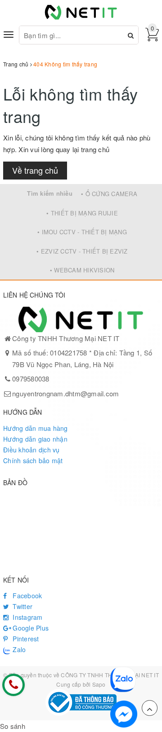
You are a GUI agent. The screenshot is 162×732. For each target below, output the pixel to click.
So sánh (12, 726)
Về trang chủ (35, 170)
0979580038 (31, 378)
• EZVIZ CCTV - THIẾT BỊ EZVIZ (81, 251)
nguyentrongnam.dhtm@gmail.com (65, 393)
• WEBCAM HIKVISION (82, 270)
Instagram (27, 617)
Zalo (18, 649)
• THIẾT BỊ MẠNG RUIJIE (82, 213)
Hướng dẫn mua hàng (35, 428)
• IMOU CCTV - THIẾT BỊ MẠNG (82, 232)
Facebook (26, 595)
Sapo (99, 684)
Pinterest (25, 638)
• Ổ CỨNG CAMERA (109, 193)
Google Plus (30, 627)
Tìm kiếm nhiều (49, 193)
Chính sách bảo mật (33, 460)
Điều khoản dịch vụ (31, 449)
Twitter (21, 606)
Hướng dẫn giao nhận (35, 438)
